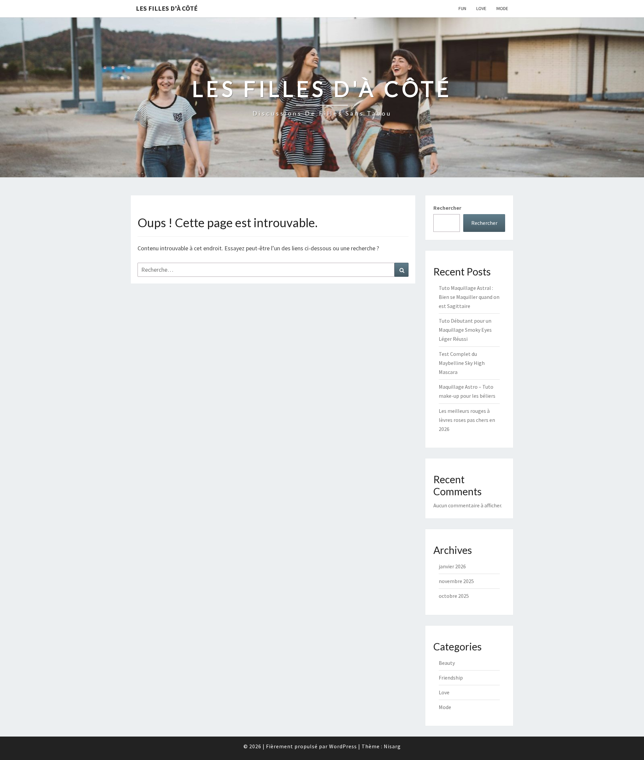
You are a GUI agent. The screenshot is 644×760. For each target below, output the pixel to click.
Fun (462, 8)
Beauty (447, 662)
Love (481, 8)
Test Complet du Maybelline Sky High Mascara (462, 363)
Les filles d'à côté (167, 8)
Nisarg (392, 746)
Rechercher (447, 207)
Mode (502, 8)
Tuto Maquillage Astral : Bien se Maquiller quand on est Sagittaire (469, 296)
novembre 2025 (456, 581)
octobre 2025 (454, 595)
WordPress (343, 746)
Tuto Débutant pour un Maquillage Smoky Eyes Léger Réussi (465, 329)
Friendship (451, 677)
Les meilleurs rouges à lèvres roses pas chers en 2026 (467, 419)
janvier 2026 (452, 566)
